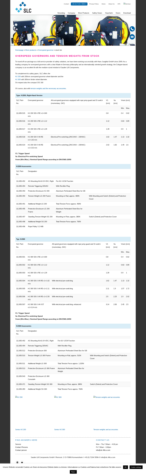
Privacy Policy (94, 4)
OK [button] (125, 467)
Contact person (21, 450)
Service (18, 444)
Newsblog (61, 13)
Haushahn (109, 13)
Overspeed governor (45, 50)
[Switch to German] (127, 4)
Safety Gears (97, 13)
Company (71, 13)
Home (104, 4)
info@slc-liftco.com (103, 450)
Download (127, 13)
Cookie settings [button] (136, 467)
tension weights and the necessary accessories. (48, 88)
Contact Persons (21, 447)
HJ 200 (18, 76)
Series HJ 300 (59, 429)
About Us (111, 4)
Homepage (19, 50)
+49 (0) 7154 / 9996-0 (79, 4)
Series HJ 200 (20, 429)
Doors (118, 13)
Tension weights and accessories (105, 429)
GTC (119, 4)
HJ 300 (18, 79)
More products (30, 50)
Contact (66, 4)
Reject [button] (73, 472)
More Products (83, 13)
